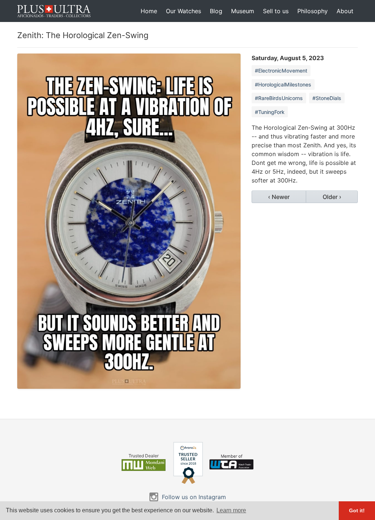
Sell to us (276, 11)
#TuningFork (270, 112)
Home (149, 11)
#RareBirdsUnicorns (279, 98)
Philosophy (312, 11)
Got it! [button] (357, 510)
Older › (332, 196)
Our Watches (183, 11)
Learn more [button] (231, 510)
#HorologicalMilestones (283, 84)
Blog (216, 11)
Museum (242, 11)
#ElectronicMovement (281, 70)
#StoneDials (326, 98)
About (345, 11)
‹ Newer (279, 196)
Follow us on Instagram (194, 497)
